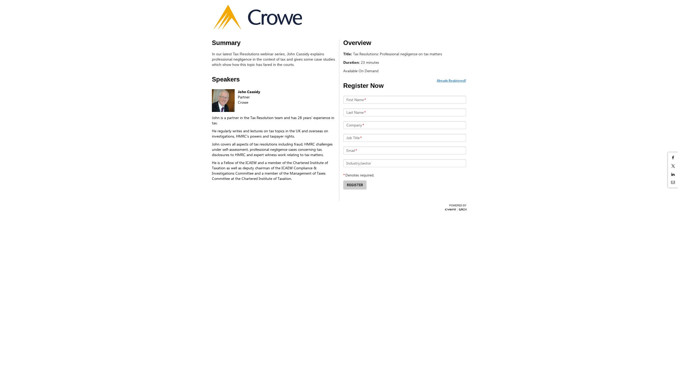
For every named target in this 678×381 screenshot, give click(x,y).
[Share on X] (673, 166)
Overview (357, 43)
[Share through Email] (673, 182)
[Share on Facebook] (673, 158)
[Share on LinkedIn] (673, 174)
